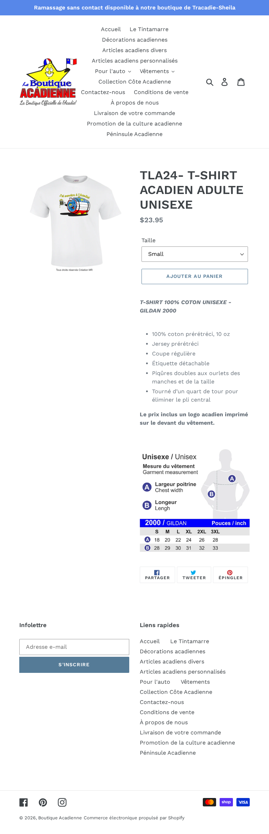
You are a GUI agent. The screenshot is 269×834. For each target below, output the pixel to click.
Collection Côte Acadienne (176, 692)
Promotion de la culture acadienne (187, 742)
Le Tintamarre (189, 641)
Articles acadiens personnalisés (183, 671)
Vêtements (195, 681)
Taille (149, 240)
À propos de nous (164, 722)
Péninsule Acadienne (168, 752)
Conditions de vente (167, 712)
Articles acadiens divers (172, 661)
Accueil (150, 641)
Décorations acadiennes (172, 651)
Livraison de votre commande (180, 732)
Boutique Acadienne (60, 817)
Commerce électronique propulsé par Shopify (134, 817)
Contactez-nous (162, 702)
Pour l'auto (155, 681)
